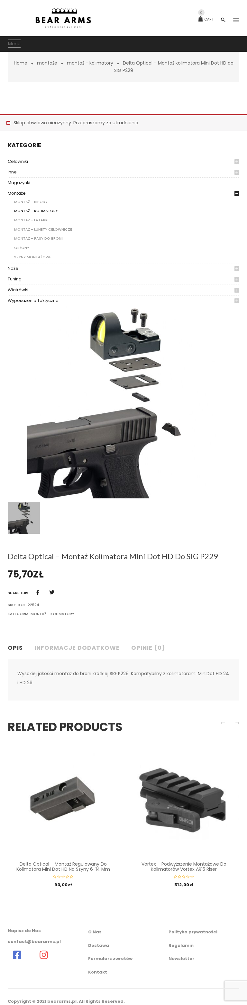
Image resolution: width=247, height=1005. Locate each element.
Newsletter (181, 959)
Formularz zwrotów (110, 959)
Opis (15, 648)
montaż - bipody (31, 201)
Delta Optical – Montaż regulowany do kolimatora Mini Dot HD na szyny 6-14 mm (63, 866)
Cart (207, 19)
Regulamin (181, 945)
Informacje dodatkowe (77, 648)
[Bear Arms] (16, 955)
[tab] (18, 648)
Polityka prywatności (193, 932)
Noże (13, 268)
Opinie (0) (148, 648)
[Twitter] (51, 592)
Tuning (15, 279)
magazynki (19, 183)
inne (12, 172)
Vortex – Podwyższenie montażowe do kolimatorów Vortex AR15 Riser (184, 866)
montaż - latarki (31, 220)
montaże (47, 63)
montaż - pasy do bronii (38, 238)
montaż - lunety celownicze (43, 229)
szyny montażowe (32, 257)
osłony (21, 247)
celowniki (18, 161)
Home (20, 63)
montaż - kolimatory (90, 63)
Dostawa (98, 945)
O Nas (95, 932)
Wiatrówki (18, 290)
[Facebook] (38, 592)
